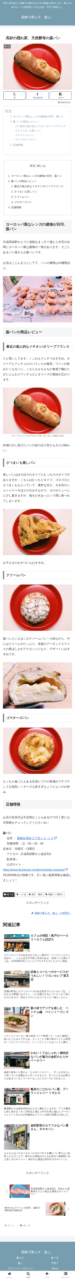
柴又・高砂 (36, 894)
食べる (10, 894)
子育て (55, 1263)
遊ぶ (20, 1263)
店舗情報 (18, 144)
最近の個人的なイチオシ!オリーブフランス (43, 126)
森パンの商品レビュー (25, 121)
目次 (32, 165)
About (55, 1268)
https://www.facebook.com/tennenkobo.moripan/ (33, 869)
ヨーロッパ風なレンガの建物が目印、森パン (38, 116)
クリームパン (27, 135)
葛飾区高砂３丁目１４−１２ (35, 838)
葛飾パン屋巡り (56, 894)
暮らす (20, 1257)
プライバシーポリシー (20, 1268)
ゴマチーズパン (28, 139)
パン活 (22, 894)
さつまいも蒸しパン (30, 130)
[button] (61, 95)
